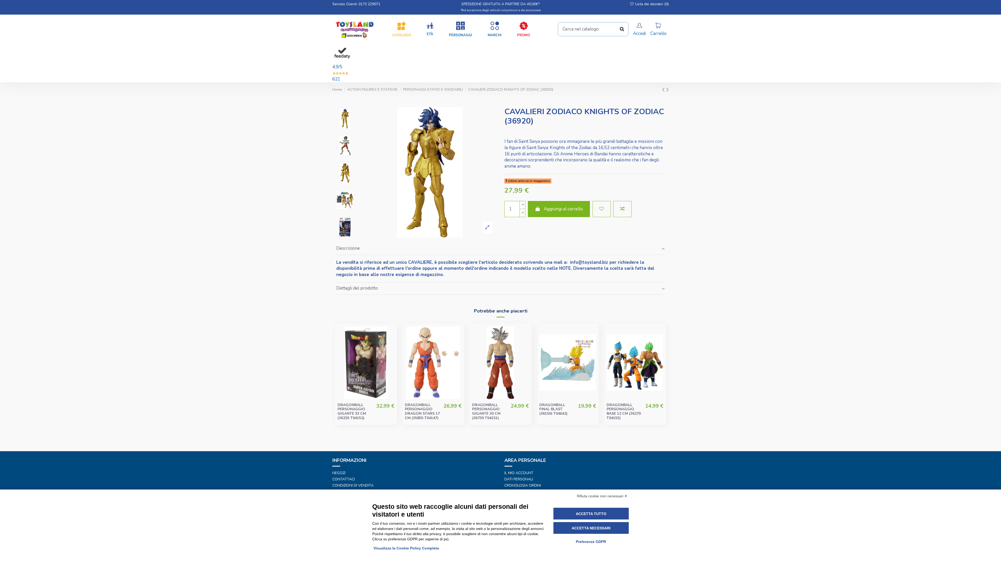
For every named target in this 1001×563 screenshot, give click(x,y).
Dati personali (518, 479)
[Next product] (667, 89)
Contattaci (343, 479)
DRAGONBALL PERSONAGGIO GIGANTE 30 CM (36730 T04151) (486, 411)
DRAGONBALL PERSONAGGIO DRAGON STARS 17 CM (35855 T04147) (422, 411)
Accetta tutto (591, 514)
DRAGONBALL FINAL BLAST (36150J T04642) (553, 409)
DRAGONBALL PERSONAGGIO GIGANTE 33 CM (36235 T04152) (352, 411)
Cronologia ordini (522, 485)
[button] (430, 29)
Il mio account (518, 473)
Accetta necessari (591, 528)
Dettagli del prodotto (357, 288)
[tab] (500, 249)
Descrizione (348, 248)
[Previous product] (664, 89)
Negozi (338, 473)
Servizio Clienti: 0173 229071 (356, 4)
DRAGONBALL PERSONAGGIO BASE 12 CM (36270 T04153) (624, 411)
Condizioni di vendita (353, 485)
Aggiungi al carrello (563, 209)
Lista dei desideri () (651, 4)
